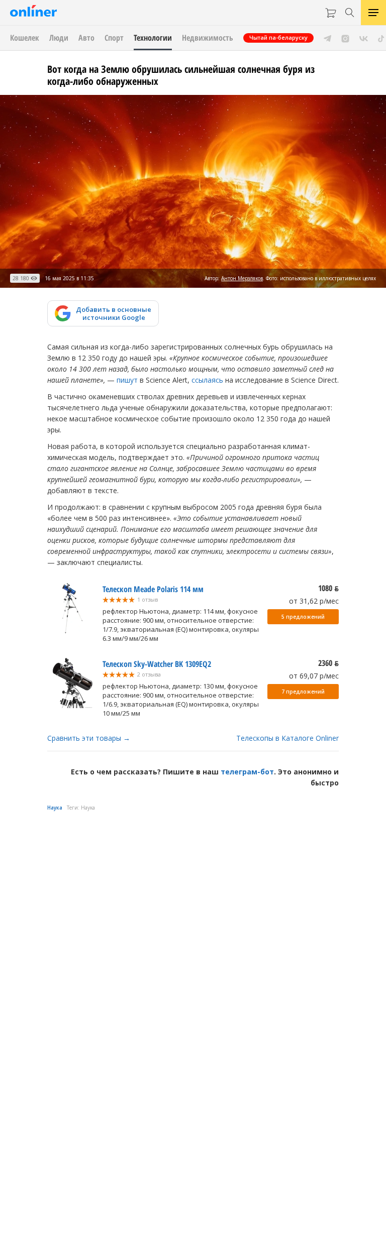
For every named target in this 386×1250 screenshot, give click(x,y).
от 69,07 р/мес (314, 675)
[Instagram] (345, 37)
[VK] (363, 37)
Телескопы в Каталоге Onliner (287, 738)
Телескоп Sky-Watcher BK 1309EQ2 (157, 663)
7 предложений (303, 691)
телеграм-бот (247, 771)
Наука (54, 807)
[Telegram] (327, 37)
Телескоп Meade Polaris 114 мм (153, 589)
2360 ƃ (328, 662)
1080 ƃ (328, 588)
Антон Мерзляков (242, 278)
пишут (127, 380)
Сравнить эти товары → (88, 738)
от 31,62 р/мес (314, 601)
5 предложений (303, 616)
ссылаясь (207, 380)
